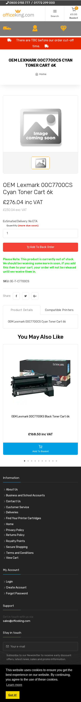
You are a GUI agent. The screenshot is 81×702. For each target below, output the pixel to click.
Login (9, 581)
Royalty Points (15, 541)
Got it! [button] (12, 694)
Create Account (16, 587)
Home (42, 74)
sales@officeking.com (16, 621)
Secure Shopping (17, 547)
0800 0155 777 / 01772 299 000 (32, 3)
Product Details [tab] (22, 310)
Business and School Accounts (25, 495)
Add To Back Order (41, 247)
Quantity (22, 225)
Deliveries (12, 512)
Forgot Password (17, 593)
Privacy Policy (15, 530)
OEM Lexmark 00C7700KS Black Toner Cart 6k (40, 416)
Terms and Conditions (20, 553)
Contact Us (13, 501)
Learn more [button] (14, 684)
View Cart (12, 558)
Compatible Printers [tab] (59, 310)
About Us (12, 489)
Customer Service (17, 507)
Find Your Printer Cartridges (23, 518)
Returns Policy (15, 535)
